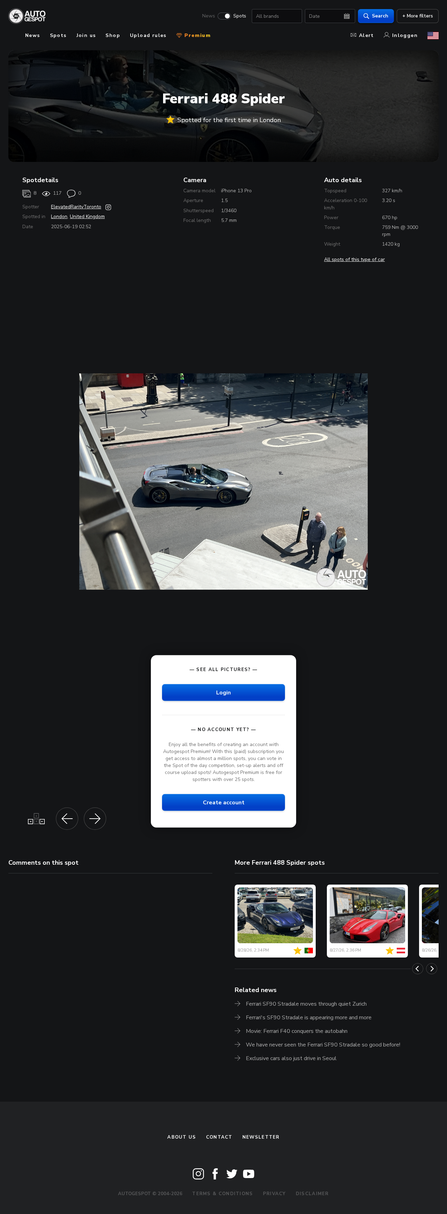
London (59, 216)
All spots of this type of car (354, 259)
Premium (197, 35)
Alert (366, 35)
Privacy (274, 1194)
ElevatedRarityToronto (76, 206)
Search (380, 16)
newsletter (261, 1137)
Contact (219, 1137)
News (208, 16)
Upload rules (148, 35)
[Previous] (418, 969)
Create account (223, 802)
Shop (112, 35)
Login (223, 692)
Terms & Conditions (222, 1194)
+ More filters (417, 16)
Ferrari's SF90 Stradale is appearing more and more (309, 1017)
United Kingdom (87, 216)
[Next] (432, 969)
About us (181, 1137)
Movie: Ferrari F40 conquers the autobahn (296, 1031)
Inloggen (405, 35)
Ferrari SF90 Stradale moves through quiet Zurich (306, 1004)
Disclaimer (312, 1194)
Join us (86, 35)
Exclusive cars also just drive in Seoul (291, 1058)
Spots (239, 16)
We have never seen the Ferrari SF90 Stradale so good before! (323, 1045)
